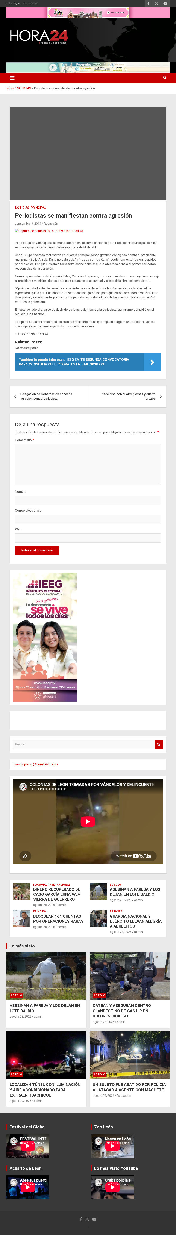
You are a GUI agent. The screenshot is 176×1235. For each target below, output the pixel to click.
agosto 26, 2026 (103, 1095)
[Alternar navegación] (12, 78)
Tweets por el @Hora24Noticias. (36, 764)
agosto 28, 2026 (44, 905)
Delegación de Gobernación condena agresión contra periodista (46, 396)
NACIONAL (40, 884)
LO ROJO (115, 884)
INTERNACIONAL (59, 884)
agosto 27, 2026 (20, 1101)
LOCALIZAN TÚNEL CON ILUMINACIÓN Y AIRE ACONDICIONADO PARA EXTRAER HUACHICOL (45, 1089)
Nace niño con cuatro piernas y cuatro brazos (129, 396)
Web (18, 529)
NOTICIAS (22, 207)
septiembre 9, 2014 (28, 223)
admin (62, 905)
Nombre (20, 492)
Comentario (24, 440)
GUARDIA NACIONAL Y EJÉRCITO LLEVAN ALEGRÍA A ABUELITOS (136, 921)
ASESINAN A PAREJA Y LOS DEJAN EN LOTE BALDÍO (135, 892)
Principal (38, 207)
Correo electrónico (28, 510)
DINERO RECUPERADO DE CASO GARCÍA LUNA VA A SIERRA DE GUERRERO (56, 894)
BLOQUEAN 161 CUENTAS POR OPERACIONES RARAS (58, 919)
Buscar (159, 744)
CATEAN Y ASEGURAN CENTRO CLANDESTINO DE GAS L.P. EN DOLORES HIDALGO (122, 1010)
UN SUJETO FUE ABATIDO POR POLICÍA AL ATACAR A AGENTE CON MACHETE (129, 1087)
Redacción (51, 223)
